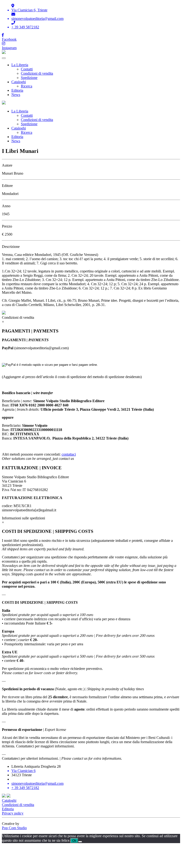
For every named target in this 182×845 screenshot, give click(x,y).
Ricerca (26, 86)
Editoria (17, 90)
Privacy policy (12, 813)
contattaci (69, 454)
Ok (74, 840)
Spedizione (29, 78)
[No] (80, 841)
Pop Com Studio (14, 828)
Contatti (27, 69)
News (15, 95)
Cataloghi (18, 82)
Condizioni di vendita (37, 73)
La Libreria (19, 65)
